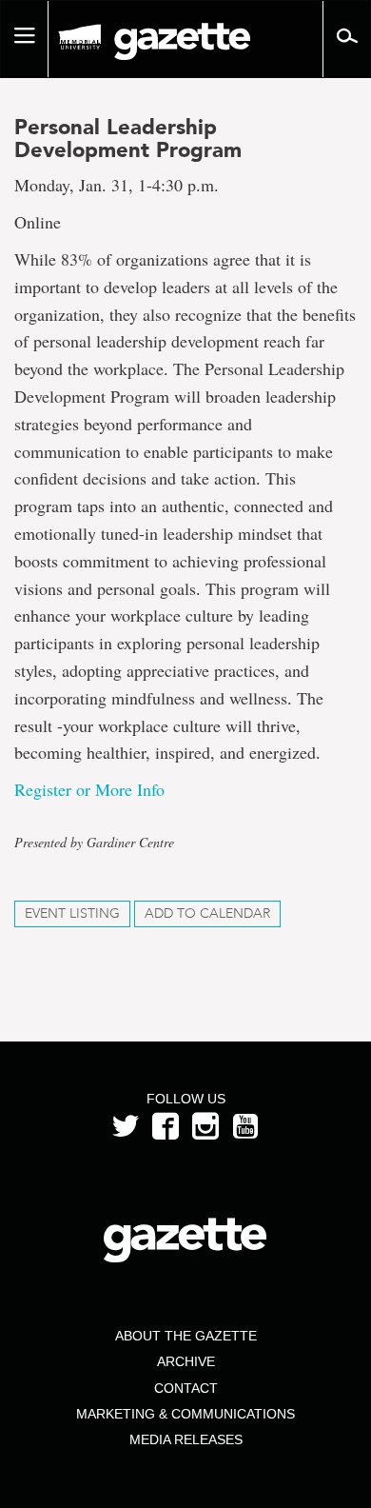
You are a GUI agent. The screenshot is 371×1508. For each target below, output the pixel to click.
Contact (186, 1388)
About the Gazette (186, 1335)
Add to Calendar (207, 913)
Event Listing (72, 913)
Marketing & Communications (185, 1413)
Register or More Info (94, 789)
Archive (186, 1361)
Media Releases (186, 1439)
